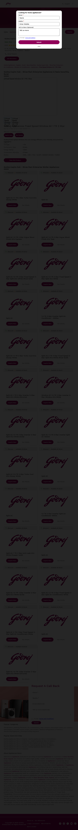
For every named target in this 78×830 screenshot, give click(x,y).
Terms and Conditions (30, 37)
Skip (39, 46)
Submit (39, 42)
